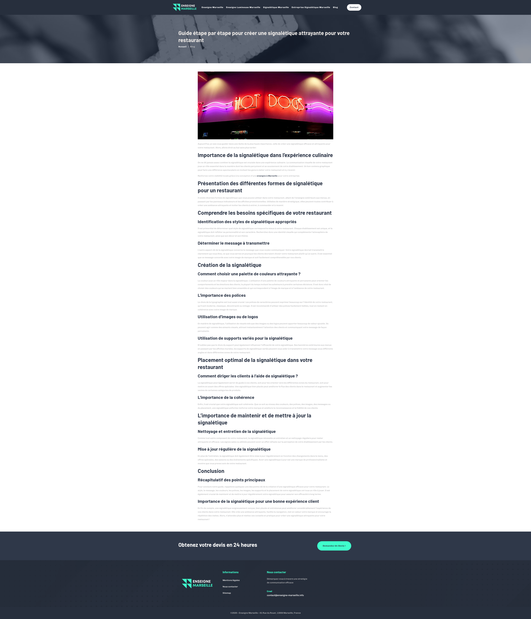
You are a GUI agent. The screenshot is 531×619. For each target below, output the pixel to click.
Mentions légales (231, 580)
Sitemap (227, 593)
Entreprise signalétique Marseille (311, 7)
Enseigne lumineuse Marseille (243, 7)
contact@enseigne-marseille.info (285, 595)
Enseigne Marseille (212, 7)
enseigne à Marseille (267, 176)
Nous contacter (230, 586)
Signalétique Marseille (276, 7)
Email (269, 591)
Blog (335, 7)
